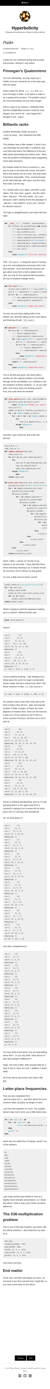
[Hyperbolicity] (25, 16)
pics (19, 1263)
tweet (13, 85)
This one (7, 1096)
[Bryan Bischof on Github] (25, 1376)
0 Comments (10, 53)
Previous (20, 1358)
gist (13, 107)
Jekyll (30, 1368)
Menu (25, 3)
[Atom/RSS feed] (30, 1376)
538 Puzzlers (26, 1227)
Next (31, 1358)
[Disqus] (25, 1319)
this (4, 1203)
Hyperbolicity (25, 28)
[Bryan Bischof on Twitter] (20, 1376)
